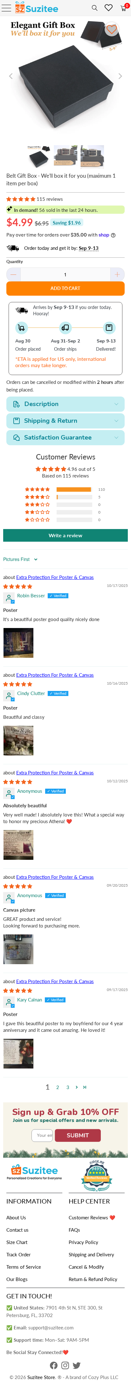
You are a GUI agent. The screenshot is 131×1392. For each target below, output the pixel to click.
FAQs (74, 1230)
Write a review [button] (65, 535)
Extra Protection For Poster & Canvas (55, 577)
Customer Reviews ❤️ (92, 1217)
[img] (17, 586)
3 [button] (67, 1087)
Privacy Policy (83, 1242)
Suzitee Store (41, 1377)
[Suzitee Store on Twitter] (76, 1367)
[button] (20, 199)
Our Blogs (17, 1279)
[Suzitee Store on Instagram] (65, 1367)
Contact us (17, 1230)
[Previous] (11, 76)
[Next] (120, 76)
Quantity (14, 261)
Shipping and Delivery (91, 1254)
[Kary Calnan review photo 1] (18, 1053)
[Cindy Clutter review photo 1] (18, 740)
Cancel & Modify (86, 1267)
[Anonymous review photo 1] (18, 845)
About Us (16, 1217)
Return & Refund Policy (93, 1279)
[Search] (93, 8)
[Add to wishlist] (112, 29)
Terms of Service (23, 1267)
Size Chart (16, 1242)
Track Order (18, 1254)
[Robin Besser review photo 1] (18, 643)
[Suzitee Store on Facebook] (54, 1367)
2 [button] (57, 1087)
